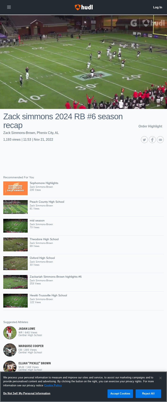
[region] (83, 386)
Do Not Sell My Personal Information (27, 393)
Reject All (148, 393)
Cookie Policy (53, 385)
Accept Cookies (120, 393)
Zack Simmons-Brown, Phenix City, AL (31, 133)
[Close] (160, 378)
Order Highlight (150, 126)
